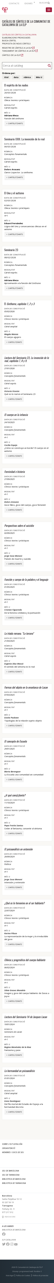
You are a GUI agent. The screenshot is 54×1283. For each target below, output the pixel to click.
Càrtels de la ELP (11, 55)
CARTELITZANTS (15, 123)
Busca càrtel (9, 40)
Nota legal (10, 1275)
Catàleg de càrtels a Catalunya (19, 34)
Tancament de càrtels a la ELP (18, 51)
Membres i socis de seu (13, 1152)
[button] (29, 3)
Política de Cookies (23, 1275)
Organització (8, 1148)
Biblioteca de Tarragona (14, 1183)
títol (6, 77)
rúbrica (27, 77)
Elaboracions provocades (16, 37)
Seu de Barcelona (10, 1170)
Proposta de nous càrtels (16, 43)
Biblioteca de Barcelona (13, 1179)
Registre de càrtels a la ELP (17, 47)
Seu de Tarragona (10, 1174)
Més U (39, 77)
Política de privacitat (40, 1275)
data (16, 77)
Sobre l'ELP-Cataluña (12, 1144)
